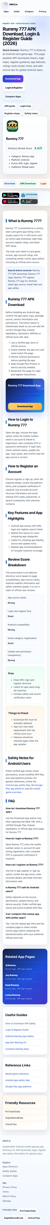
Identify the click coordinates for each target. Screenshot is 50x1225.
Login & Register (14, 87)
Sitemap (7, 1201)
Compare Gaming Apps (17, 1049)
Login (43, 183)
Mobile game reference (17, 1073)
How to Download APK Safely (20, 1023)
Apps (6, 11)
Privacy (42, 11)
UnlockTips (11, 1124)
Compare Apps (13, 96)
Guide (16, 11)
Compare (29, 11)
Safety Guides (10, 1171)
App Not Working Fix (15, 1042)
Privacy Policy (10, 1187)
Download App (13, 78)
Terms (6, 1191)
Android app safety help (18, 785)
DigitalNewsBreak (14, 1117)
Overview (9, 183)
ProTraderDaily (12, 1111)
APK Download (27, 183)
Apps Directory (10, 1166)
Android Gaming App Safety (19, 1036)
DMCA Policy (9, 1196)
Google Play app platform (18, 1086)
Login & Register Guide (16, 1029)
